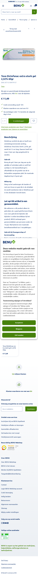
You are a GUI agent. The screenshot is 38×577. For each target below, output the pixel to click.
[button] (3, 6)
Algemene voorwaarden (9, 504)
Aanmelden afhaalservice (10, 429)
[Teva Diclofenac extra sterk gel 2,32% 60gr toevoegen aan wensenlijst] (34, 120)
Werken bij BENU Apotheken (11, 470)
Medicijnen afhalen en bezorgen (12, 425)
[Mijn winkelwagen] (35, 6)
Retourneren (5, 500)
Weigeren (19, 329)
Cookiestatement (9, 315)
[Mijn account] (31, 6)
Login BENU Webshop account (11, 489)
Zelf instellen (19, 335)
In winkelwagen (18, 121)
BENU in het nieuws (8, 466)
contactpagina (11, 311)
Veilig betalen (6, 496)
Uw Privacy (4, 560)
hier (16, 93)
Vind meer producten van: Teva (12, 127)
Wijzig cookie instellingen (10, 512)
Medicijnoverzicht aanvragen (11, 437)
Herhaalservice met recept (10, 433)
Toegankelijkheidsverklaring (10, 474)
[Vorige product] (28, 28)
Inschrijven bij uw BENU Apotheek (13, 421)
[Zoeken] (34, 11)
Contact (4, 485)
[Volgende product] (34, 28)
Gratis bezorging (7, 492)
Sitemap (4, 508)
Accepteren (19, 323)
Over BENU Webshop (8, 462)
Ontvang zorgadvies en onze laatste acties (19, 404)
